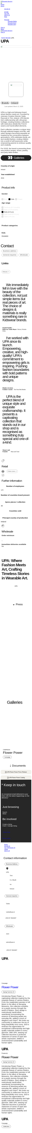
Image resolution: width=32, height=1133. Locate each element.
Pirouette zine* (12, 24)
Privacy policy (6, 838)
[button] (5, 103)
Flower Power (10, 987)
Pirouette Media (12, 21)
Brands (8, 38)
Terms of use (6, 832)
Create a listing (7, 824)
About (4, 814)
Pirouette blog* (12, 23)
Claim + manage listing (9, 826)
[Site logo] (6, 1)
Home (3, 38)
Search (4, 812)
